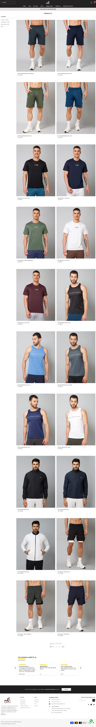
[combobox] (8, 2)
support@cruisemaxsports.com (58, 703)
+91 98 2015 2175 (55, 701)
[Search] (8, 2)
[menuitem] (8, 20)
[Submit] (93, 700)
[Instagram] (91, 705)
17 (59, 646)
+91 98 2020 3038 (55, 699)
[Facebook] (88, 705)
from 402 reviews (21, 660)
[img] (48, 659)
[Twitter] (94, 705)
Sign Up (66, 689)
